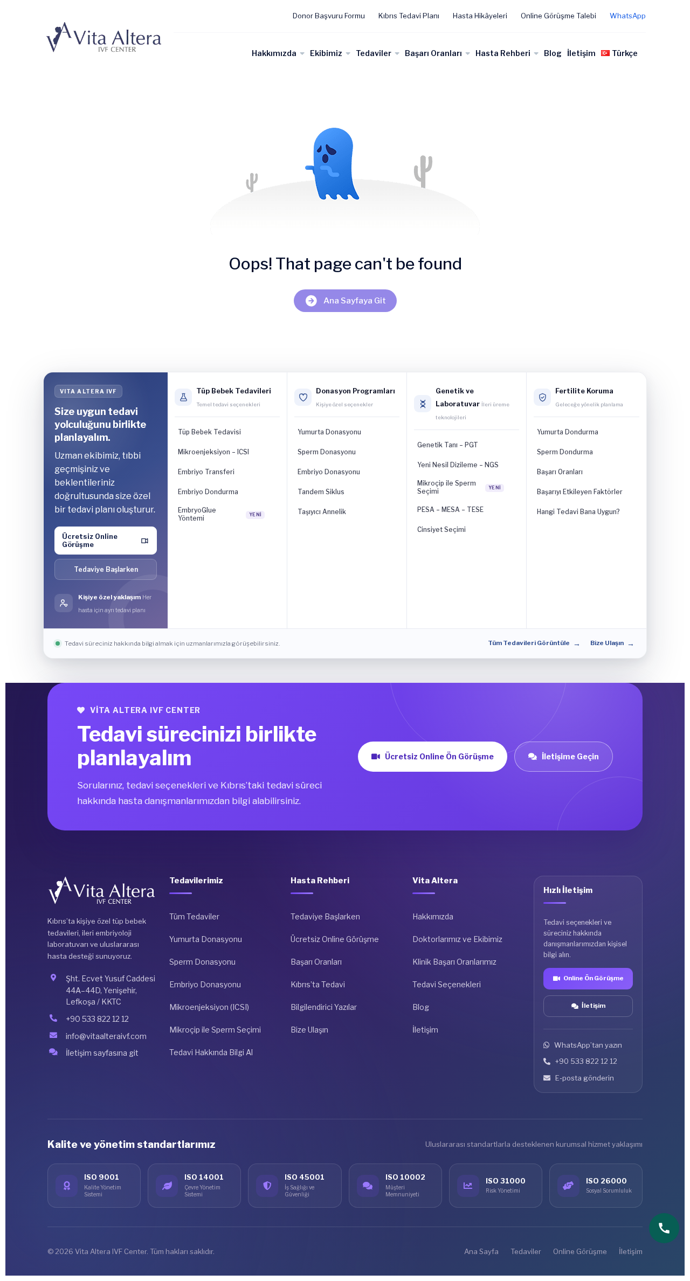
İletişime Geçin (570, 756)
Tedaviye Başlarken (106, 569)
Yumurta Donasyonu (205, 939)
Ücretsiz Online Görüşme (335, 939)
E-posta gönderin (584, 1078)
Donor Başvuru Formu (329, 15)
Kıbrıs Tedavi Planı (408, 15)
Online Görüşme (580, 1251)
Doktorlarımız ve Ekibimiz (457, 939)
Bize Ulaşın (612, 643)
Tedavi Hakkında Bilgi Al (211, 1052)
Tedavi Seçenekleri (446, 984)
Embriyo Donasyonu (205, 984)
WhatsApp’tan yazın (588, 1045)
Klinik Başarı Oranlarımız (454, 961)
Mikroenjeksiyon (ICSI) (209, 1007)
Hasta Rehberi (502, 53)
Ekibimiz (326, 53)
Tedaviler (373, 53)
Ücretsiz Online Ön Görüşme (439, 756)
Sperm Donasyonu (202, 961)
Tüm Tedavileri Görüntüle (534, 643)
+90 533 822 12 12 (97, 1018)
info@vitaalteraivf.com (106, 1036)
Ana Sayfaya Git (354, 301)
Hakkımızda (274, 53)
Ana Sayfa (481, 1251)
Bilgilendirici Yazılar (324, 1007)
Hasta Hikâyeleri (480, 15)
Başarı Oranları (433, 53)
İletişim (581, 53)
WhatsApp (628, 15)
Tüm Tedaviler (194, 916)
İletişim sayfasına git (102, 1052)
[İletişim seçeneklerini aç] (664, 1228)
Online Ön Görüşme (593, 978)
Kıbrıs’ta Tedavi (318, 984)
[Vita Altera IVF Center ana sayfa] (101, 890)
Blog (553, 53)
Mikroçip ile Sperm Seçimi (215, 1029)
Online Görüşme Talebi (558, 15)
